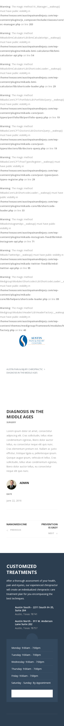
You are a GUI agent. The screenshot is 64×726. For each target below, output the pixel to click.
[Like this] (57, 514)
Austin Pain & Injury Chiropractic (24, 369)
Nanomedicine (16, 524)
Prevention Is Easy (49, 525)
